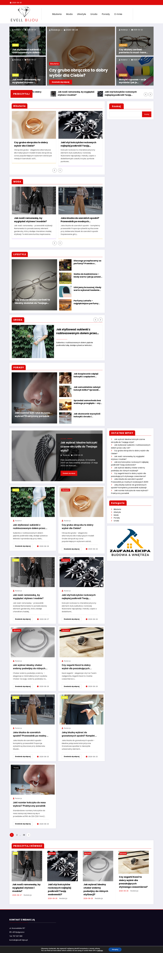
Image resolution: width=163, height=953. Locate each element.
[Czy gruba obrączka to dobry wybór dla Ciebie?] (81, 499)
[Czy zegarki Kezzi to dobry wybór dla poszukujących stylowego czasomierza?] (81, 639)
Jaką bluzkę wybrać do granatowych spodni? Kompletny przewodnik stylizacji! (80, 217)
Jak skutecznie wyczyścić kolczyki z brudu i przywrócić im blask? (87, 412)
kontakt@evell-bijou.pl (18, 937)
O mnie (118, 14)
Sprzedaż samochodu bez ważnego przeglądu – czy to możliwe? (87, 399)
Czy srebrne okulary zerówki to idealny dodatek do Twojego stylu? (32, 298)
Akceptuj (115, 949)
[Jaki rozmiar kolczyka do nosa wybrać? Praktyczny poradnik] (33, 776)
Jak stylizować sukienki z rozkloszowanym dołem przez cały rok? (26, 51)
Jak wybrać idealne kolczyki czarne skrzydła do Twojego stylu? (79, 443)
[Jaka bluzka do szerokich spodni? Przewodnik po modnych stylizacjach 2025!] (33, 706)
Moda (69, 14)
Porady (106, 14)
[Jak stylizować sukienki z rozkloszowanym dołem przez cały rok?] (33, 499)
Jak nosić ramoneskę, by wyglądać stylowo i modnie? (26, 81)
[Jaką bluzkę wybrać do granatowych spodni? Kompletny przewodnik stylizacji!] (81, 706)
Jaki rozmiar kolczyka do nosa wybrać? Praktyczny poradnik (32, 411)
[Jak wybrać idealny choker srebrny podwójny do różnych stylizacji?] (33, 639)
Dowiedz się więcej (60, 82)
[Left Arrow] (146, 94)
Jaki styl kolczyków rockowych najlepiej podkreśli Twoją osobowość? (78, 93)
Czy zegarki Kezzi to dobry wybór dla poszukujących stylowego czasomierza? (88, 144)
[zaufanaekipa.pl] (130, 539)
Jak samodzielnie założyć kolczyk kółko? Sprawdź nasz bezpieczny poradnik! (88, 385)
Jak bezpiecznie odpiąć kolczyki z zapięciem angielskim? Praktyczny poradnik (86, 372)
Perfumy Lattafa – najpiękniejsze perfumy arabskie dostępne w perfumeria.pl (86, 299)
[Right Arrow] (150, 94)
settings (100, 951)
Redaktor (17, 30)
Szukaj (116, 106)
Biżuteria (57, 14)
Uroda (93, 14)
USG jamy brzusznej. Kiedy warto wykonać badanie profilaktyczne (87, 286)
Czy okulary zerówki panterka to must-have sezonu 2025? (132, 51)
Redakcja (17, 60)
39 (24, 832)
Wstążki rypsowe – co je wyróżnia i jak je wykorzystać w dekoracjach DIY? (135, 81)
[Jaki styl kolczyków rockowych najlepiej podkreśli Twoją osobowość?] (81, 569)
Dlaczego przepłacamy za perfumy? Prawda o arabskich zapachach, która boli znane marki (87, 259)
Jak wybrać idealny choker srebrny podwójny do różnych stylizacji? (127, 93)
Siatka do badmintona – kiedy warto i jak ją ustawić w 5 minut (88, 272)
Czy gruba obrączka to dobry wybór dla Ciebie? (78, 73)
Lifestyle (81, 14)
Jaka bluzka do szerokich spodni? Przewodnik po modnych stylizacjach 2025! (33, 217)
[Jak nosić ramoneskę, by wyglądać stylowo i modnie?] (33, 569)
